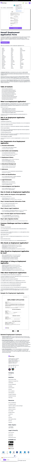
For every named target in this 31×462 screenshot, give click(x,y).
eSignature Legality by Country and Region (15, 405)
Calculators (10, 422)
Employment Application (10, 7)
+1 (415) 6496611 (10, 426)
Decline (8, 459)
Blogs (9, 415)
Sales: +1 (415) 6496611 (15, 0)
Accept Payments (11, 387)
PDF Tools (10, 420)
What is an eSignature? (12, 402)
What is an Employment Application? (7, 88)
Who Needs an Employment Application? (8, 95)
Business (4, 7)
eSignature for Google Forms (13, 381)
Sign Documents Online (12, 379)
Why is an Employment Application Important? (9, 90)
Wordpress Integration (12, 394)
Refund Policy (10, 435)
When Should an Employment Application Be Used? (9, 96)
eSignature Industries (12, 409)
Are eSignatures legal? (12, 404)
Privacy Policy (10, 434)
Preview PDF (15, 28)
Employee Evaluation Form (7, 336)
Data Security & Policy (12, 437)
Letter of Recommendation (7, 349)
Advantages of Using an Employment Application (9, 97)
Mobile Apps (10, 397)
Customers (10, 417)
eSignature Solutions (11, 407)
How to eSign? (10, 410)
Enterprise (10, 389)
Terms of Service (11, 432)
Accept (5, 459)
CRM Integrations (11, 392)
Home (1, 7)
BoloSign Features (11, 412)
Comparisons (10, 414)
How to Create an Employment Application (8, 92)
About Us (10, 374)
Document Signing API (12, 384)
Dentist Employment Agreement (7, 340)
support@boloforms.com (15, 365)
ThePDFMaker (10, 382)
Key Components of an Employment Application (9, 91)
